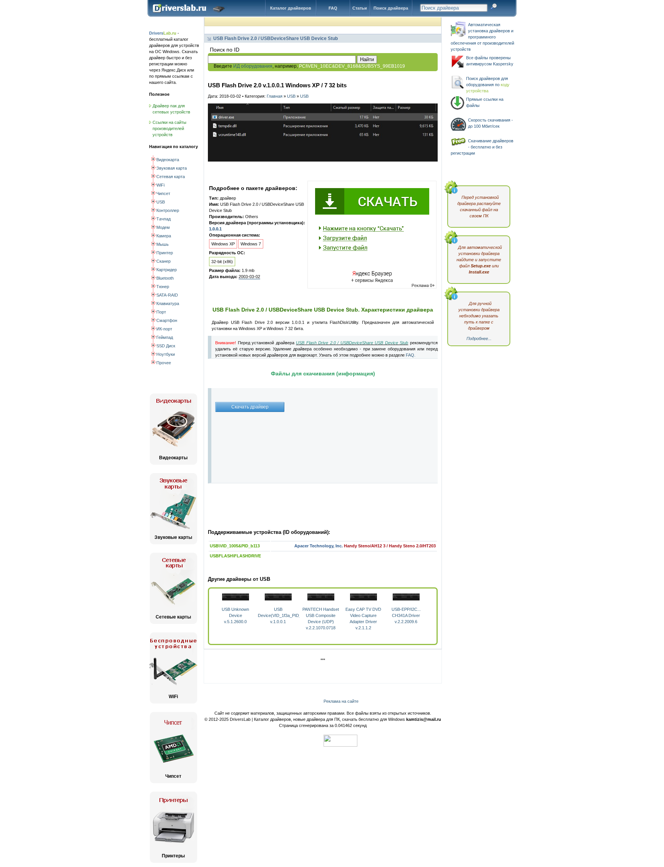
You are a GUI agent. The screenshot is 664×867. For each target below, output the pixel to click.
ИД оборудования (252, 66)
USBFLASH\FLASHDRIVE (235, 556)
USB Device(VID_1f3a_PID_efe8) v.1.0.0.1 (284, 615)
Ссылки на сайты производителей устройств (169, 128)
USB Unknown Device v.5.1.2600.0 (235, 615)
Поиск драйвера (391, 8)
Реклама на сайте (341, 701)
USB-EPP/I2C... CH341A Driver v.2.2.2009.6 (406, 615)
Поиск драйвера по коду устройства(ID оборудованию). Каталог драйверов (190, 14)
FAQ (333, 8)
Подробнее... (478, 338)
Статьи (359, 8)
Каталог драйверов (290, 8)
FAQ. (410, 355)
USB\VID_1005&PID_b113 (235, 546)
